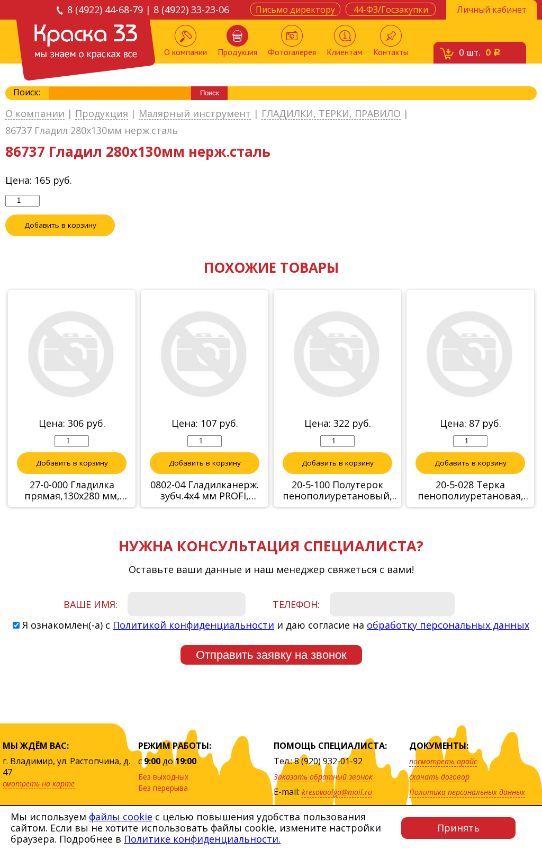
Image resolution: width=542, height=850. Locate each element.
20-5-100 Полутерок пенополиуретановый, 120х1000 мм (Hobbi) (337, 490)
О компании (185, 52)
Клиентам (345, 52)
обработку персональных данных (448, 625)
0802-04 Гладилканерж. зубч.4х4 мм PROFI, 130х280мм (204, 490)
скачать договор (439, 777)
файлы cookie (120, 816)
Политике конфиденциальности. (202, 839)
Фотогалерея (292, 52)
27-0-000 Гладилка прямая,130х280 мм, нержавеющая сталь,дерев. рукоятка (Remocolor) (72, 490)
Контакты (391, 52)
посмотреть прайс (443, 761)
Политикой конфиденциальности (193, 625)
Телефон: (296, 604)
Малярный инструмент (195, 114)
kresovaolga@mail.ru (337, 792)
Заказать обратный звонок (323, 777)
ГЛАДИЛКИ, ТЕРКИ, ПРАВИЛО (331, 114)
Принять (458, 827)
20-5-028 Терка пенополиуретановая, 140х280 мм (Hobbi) (470, 490)
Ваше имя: (91, 604)
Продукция (237, 52)
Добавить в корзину (60, 225)
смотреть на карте (39, 784)
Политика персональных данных (467, 792)
